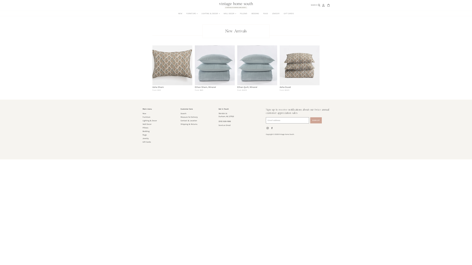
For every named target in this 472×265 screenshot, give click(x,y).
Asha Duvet (285, 87)
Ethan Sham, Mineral (205, 87)
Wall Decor (229, 13)
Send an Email (225, 125)
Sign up (316, 120)
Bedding (255, 13)
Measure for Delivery (189, 117)
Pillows (243, 13)
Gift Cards (289, 13)
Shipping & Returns (189, 124)
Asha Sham (158, 87)
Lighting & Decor (209, 13)
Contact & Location (189, 120)
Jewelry (276, 13)
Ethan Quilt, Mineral (247, 87)
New (180, 13)
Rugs (265, 13)
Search (183, 113)
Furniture (191, 13)
